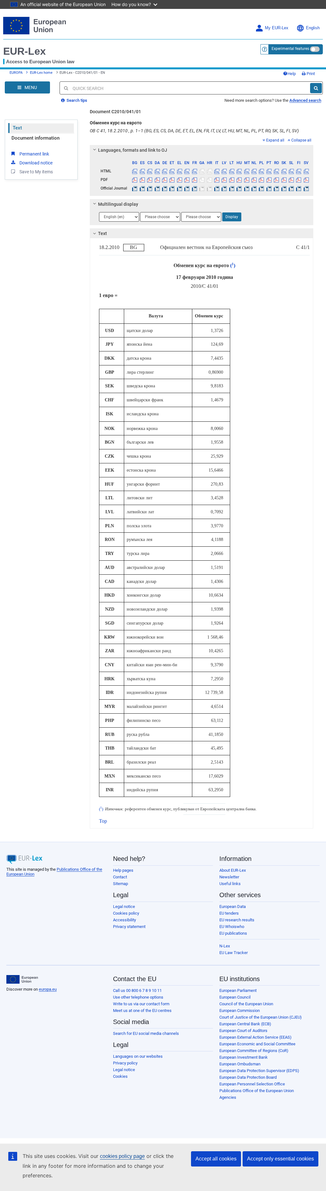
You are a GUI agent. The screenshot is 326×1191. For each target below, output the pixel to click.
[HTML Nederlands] (254, 171)
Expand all (275, 140)
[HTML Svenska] (306, 171)
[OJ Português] (269, 188)
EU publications (233, 933)
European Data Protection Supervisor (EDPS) (259, 1070)
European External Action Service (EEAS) (255, 1037)
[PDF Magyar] (239, 180)
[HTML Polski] (261, 171)
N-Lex (224, 946)
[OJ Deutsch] (164, 188)
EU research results (236, 919)
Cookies (120, 1076)
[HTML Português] (269, 171)
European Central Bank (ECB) (245, 1023)
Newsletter (229, 877)
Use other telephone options (138, 997)
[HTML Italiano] (216, 171)
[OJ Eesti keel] (171, 188)
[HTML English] (186, 171)
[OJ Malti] (246, 188)
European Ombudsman (239, 1064)
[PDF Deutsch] (164, 180)
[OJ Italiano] (216, 188)
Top (103, 821)
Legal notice (124, 906)
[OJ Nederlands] (254, 188)
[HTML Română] (276, 171)
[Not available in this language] (201, 171)
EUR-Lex (24, 51)
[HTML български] (134, 171)
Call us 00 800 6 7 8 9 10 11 (137, 990)
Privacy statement (129, 926)
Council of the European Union (246, 1003)
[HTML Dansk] (156, 171)
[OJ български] (134, 188)
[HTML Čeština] (149, 171)
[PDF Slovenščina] (291, 180)
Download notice (36, 162)
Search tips (76, 100)
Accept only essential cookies (280, 1158)
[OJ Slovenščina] (291, 188)
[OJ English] (186, 188)
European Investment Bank (243, 1057)
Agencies (227, 1097)
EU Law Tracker (233, 952)
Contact (120, 877)
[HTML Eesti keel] (171, 171)
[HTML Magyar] (239, 171)
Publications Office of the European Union (256, 1090)
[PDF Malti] (246, 180)
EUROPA (16, 73)
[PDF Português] (269, 180)
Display (231, 217)
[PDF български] (134, 180)
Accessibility (124, 919)
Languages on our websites (138, 1056)
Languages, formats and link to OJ (132, 150)
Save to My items (36, 171)
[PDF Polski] (261, 180)
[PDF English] (186, 180)
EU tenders (229, 913)
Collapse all (301, 140)
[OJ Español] (142, 188)
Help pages (123, 870)
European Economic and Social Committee (257, 1044)
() (232, 265)
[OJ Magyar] (239, 188)
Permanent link (34, 153)
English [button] (313, 28)
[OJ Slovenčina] (283, 188)
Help (291, 73)
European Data (232, 906)
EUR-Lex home (41, 73)
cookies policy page (122, 1156)
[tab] (201, 150)
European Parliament (238, 990)
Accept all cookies (216, 1158)
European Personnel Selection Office (252, 1084)
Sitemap (120, 883)
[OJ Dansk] (156, 188)
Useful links (230, 883)
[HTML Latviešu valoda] (224, 171)
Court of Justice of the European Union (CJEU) (260, 1017)
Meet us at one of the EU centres (142, 1010)
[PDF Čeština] (149, 180)
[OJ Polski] (261, 188)
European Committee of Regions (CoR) (253, 1050)
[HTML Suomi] (298, 171)
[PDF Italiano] (216, 180)
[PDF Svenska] (306, 180)
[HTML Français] (194, 171)
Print (310, 73)
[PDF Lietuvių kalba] (231, 180)
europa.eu (48, 989)
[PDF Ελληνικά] (179, 180)
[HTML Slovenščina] (291, 171)
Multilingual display (118, 204)
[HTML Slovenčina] (283, 171)
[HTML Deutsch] (164, 171)
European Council (235, 997)
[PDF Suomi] (298, 180)
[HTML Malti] (246, 171)
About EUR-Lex (232, 870)
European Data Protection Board (248, 1077)
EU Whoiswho (231, 926)
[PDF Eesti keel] (171, 180)
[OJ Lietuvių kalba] (231, 188)
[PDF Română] (276, 180)
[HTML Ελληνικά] (179, 171)
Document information (35, 138)
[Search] (316, 88)
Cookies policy (126, 913)
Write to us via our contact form (141, 1003)
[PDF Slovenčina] (283, 180)
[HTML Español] (142, 171)
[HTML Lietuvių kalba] (231, 171)
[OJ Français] (194, 188)
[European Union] (22, 979)
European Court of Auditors (243, 1030)
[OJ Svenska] (306, 188)
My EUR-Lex (276, 28)
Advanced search (305, 100)
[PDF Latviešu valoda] (224, 180)
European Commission (239, 1010)
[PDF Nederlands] (254, 180)
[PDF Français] (194, 180)
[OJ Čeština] (149, 188)
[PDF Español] (142, 180)
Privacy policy (125, 1063)
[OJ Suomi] (298, 188)
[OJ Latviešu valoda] (224, 188)
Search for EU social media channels (146, 1033)
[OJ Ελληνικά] (179, 188)
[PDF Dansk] (156, 180)
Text (17, 128)
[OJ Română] (276, 188)
